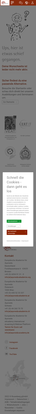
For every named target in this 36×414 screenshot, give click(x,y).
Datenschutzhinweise (13, 241)
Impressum (25, 241)
